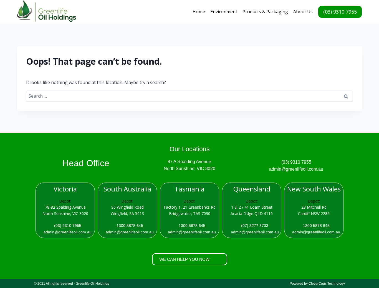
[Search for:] (189, 96)
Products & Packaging (265, 12)
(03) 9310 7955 (340, 11)
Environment (223, 12)
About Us (303, 12)
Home (199, 12)
